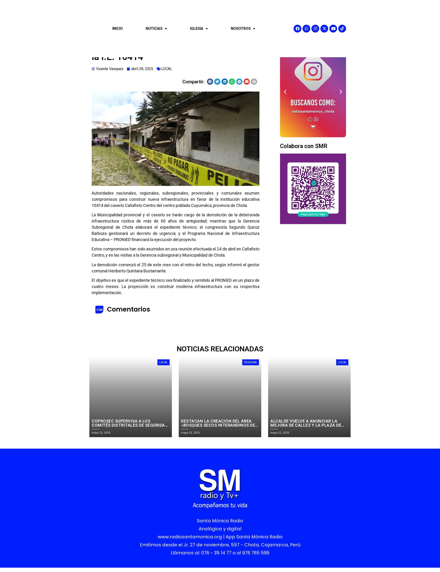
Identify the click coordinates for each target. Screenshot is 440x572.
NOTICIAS (154, 28)
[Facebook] (297, 29)
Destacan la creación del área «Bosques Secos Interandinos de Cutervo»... (218, 425)
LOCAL (166, 69)
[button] (210, 82)
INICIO (117, 28)
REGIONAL (250, 362)
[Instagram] (315, 29)
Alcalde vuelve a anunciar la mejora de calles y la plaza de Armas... (305, 425)
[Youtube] (333, 29)
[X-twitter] (324, 29)
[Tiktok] (342, 29)
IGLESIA (196, 28)
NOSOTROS (241, 28)
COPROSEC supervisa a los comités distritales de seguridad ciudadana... (130, 425)
